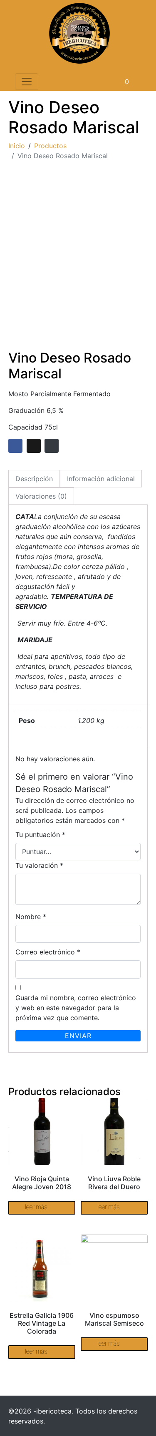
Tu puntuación (40, 834)
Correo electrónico (47, 952)
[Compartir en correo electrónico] (52, 446)
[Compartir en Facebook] (15, 446)
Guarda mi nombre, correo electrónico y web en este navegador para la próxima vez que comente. (75, 1008)
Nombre (30, 916)
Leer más (36, 1206)
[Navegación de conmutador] (26, 81)
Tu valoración (39, 865)
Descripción (34, 479)
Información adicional (101, 479)
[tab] (34, 478)
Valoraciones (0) (41, 496)
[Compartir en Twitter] (34, 446)
